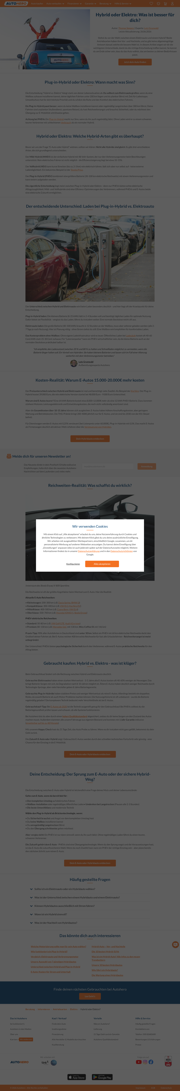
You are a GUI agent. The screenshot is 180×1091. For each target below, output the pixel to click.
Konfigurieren (73, 564)
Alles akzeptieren (102, 564)
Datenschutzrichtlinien (122, 551)
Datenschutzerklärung (89, 551)
